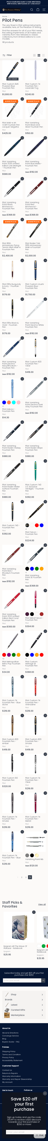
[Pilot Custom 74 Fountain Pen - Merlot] (35, 811)
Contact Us (7, 1070)
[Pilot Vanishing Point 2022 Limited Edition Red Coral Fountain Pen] (12, 610)
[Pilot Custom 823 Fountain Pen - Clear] (35, 356)
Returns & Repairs (10, 1073)
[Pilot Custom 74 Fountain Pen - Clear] (35, 772)
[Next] (30, 877)
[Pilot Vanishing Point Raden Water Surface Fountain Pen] (12, 480)
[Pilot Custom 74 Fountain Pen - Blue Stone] (12, 695)
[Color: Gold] (37, 855)
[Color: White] (39, 946)
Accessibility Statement (12, 1060)
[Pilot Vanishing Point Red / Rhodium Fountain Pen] (12, 564)
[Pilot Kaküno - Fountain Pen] (12, 399)
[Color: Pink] (18, 402)
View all (42, 904)
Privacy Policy (8, 1057)
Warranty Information (11, 1076)
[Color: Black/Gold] (27, 525)
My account (7, 1082)
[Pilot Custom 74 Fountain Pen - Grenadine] (35, 695)
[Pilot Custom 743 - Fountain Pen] (12, 519)
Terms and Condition (11, 1054)
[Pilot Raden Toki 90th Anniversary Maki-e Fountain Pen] (35, 239)
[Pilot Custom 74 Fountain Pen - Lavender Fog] (35, 78)
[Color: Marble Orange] (41, 569)
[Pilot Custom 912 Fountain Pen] (12, 771)
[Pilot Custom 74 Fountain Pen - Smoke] (12, 811)
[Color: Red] (37, 525)
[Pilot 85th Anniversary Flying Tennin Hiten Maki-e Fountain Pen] (12, 239)
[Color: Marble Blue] (32, 569)
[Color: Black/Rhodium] (32, 525)
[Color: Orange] (18, 655)
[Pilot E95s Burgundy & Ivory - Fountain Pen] (12, 279)
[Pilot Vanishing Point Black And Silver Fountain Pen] (35, 117)
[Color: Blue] (4, 402)
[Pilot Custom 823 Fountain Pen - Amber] (12, 734)
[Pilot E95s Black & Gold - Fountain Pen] (12, 317)
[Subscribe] (43, 980)
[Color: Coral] (9, 402)
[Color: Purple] (9, 655)
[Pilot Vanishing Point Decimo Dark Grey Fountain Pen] (35, 397)
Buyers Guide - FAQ (10, 1042)
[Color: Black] (32, 614)
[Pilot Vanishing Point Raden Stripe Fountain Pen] (35, 440)
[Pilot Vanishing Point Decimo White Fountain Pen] (35, 317)
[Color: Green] (14, 655)
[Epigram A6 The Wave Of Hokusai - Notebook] (19, 934)
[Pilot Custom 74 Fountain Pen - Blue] (12, 849)
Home (4, 16)
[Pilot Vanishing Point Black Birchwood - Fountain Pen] (12, 198)
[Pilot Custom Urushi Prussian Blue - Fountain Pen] (35, 279)
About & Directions (10, 1033)
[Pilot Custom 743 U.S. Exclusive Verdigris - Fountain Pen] (35, 480)
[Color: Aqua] (14, 402)
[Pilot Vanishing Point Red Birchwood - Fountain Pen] (35, 198)
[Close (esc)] (45, 1093)
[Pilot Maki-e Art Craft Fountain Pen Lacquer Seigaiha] (12, 117)
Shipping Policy (8, 1051)
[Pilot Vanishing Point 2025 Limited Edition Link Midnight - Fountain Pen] (12, 157)
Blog (4, 1038)
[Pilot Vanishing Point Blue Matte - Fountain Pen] (35, 156)
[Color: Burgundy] (27, 614)
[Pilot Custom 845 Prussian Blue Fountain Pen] (12, 78)
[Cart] (38, 10)
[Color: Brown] (41, 614)
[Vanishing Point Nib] (35, 850)
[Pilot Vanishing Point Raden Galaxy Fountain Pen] (12, 440)
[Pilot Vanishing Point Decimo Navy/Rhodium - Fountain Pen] (12, 357)
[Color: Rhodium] (27, 855)
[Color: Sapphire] (37, 614)
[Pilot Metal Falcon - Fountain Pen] (35, 609)
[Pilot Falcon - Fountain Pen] (35, 522)
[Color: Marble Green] (37, 569)
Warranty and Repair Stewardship (17, 1079)
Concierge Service (10, 1035)
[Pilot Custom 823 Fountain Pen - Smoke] (35, 734)
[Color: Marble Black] (27, 569)
